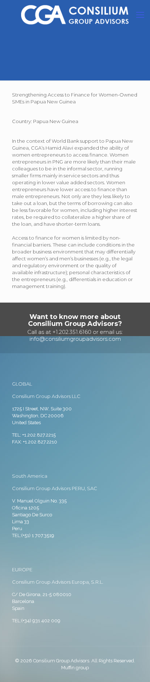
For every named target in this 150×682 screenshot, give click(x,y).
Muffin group (75, 667)
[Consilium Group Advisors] (75, 14)
